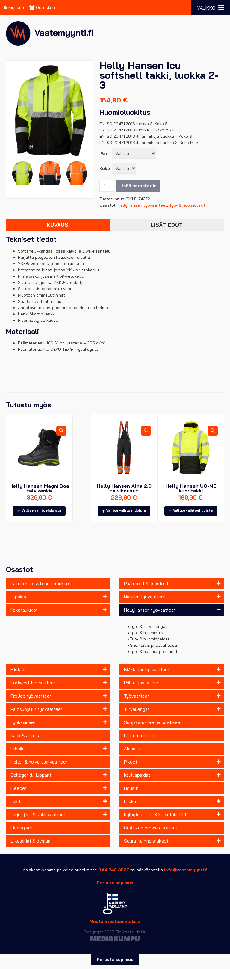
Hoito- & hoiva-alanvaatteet (39, 762)
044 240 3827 (113, 870)
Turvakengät (136, 709)
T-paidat (19, 597)
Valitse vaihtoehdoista (41, 510)
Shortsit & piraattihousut (154, 645)
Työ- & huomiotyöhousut (154, 651)
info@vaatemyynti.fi (186, 870)
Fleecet (18, 788)
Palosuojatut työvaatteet (36, 709)
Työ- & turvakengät (148, 626)
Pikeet (130, 762)
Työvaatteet (136, 696)
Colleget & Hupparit (30, 775)
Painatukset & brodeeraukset (40, 583)
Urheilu (17, 749)
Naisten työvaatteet (145, 597)
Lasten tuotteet (140, 735)
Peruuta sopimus (115, 882)
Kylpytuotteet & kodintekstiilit (155, 814)
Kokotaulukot (24, 610)
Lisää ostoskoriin (138, 185)
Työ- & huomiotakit (148, 632)
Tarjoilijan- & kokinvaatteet (38, 814)
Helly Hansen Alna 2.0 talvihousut (124, 488)
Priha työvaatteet (142, 683)
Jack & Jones (24, 735)
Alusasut (133, 749)
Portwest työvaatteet (32, 683)
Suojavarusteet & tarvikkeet (153, 722)
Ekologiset (21, 828)
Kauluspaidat (137, 775)
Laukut (131, 801)
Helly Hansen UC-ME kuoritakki (190, 488)
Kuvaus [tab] (58, 225)
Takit (15, 801)
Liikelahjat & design (30, 841)
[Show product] (61, 431)
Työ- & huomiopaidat (150, 639)
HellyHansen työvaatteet (150, 610)
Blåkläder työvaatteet (147, 669)
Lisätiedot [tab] (167, 225)
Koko (104, 168)
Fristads (18, 669)
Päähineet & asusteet (146, 583)
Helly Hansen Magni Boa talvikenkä (39, 488)
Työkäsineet (23, 722)
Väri (105, 153)
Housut (131, 788)
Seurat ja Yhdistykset (146, 841)
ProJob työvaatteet (31, 696)
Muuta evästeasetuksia (115, 921)
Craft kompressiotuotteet (151, 828)
